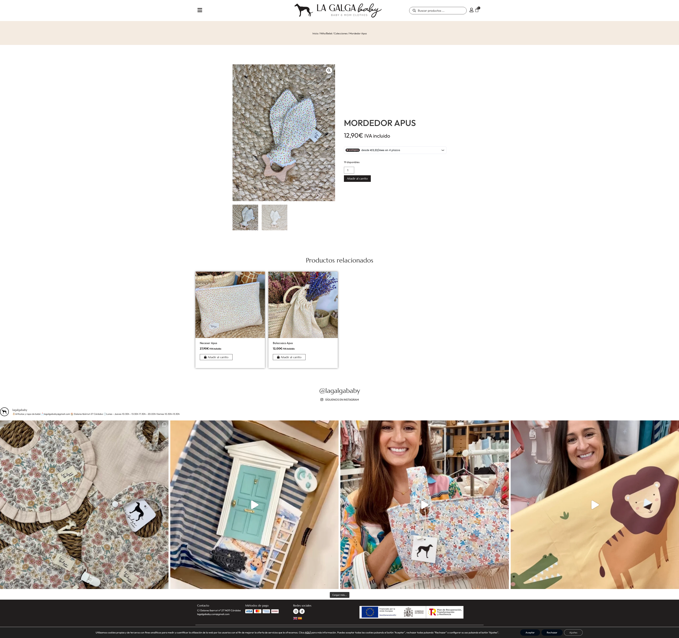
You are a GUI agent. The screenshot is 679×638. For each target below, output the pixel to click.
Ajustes (573, 632)
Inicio (315, 33)
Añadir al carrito (357, 178)
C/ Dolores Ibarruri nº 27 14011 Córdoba (219, 610)
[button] (329, 70)
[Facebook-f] (302, 611)
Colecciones (340, 33)
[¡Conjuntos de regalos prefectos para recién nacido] (84, 504)
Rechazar (552, 632)
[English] (295, 618)
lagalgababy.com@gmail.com (213, 614)
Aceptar (530, 632)
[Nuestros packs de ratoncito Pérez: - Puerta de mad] (254, 504)
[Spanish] (300, 618)
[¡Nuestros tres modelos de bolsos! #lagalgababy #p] (424, 504)
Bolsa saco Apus (283, 343)
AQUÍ (308, 632)
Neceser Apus (208, 343)
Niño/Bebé (326, 33)
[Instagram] (295, 611)
